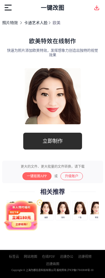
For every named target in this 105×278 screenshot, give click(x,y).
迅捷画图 (52, 264)
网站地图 (30, 257)
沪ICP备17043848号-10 (80, 270)
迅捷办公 (66, 257)
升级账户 (71, 176)
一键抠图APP (37, 176)
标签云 (14, 257)
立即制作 (53, 141)
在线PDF (48, 257)
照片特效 (10, 23)
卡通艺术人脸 (36, 23)
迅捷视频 (85, 257)
